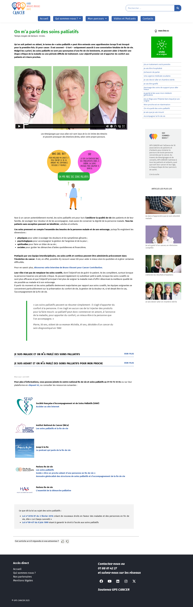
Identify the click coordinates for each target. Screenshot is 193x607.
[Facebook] (101, 581)
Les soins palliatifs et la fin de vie (52, 428)
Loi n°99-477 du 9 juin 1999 (35, 522)
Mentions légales (23, 580)
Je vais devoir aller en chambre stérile (159, 79)
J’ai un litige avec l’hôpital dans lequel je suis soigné (162, 100)
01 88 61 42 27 (107, 568)
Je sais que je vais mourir (154, 112)
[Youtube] (109, 581)
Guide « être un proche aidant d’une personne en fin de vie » (65, 473)
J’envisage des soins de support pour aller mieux (161, 88)
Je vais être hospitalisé (153, 68)
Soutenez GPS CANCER (114, 589)
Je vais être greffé (151, 83)
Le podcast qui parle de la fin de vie (53, 450)
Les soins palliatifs (45, 470)
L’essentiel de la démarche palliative (53, 490)
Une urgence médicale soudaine (157, 76)
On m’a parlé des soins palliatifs (157, 108)
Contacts (148, 18)
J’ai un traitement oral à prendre (157, 64)
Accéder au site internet (47, 406)
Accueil (44, 18)
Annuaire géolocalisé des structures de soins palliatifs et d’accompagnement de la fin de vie (80, 476)
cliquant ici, (34, 385)
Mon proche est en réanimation (157, 104)
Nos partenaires (22, 576)
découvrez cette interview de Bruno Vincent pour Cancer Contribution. (68, 267)
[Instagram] (125, 581)
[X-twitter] (134, 581)
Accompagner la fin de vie (154, 116)
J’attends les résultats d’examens (159, 275)
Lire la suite (154, 174)
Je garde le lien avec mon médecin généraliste (158, 94)
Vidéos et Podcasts (125, 18)
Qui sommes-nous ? (24, 572)
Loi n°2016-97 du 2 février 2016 (37, 516)
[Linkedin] (117, 581)
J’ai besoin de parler (152, 72)
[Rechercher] (177, 8)
